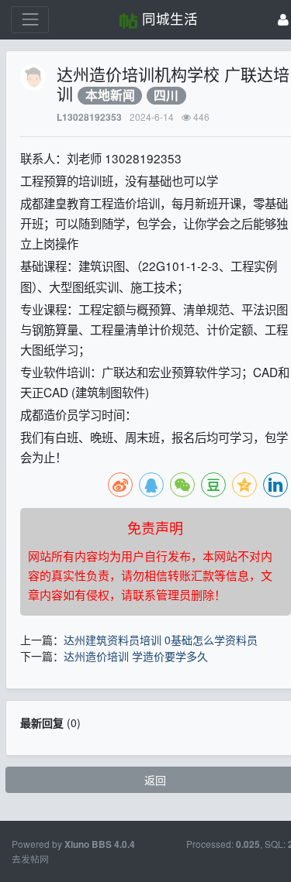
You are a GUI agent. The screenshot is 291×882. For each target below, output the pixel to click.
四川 (166, 96)
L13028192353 (89, 117)
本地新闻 (110, 96)
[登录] (283, 19)
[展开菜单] (30, 19)
